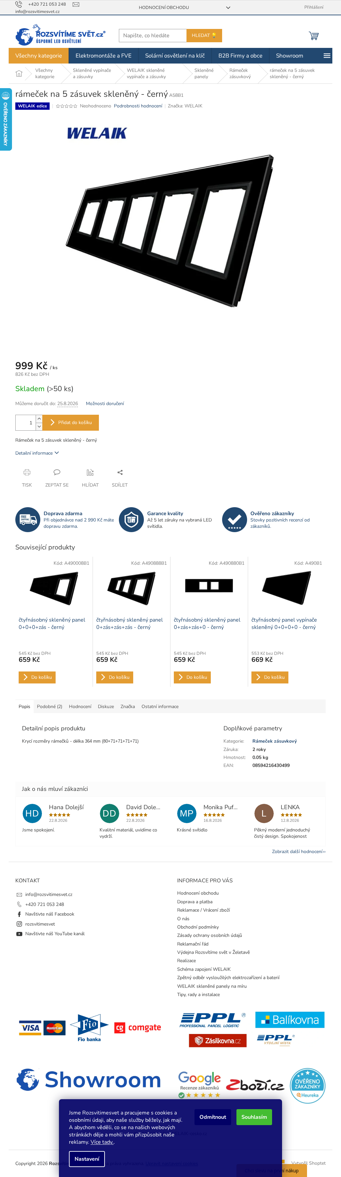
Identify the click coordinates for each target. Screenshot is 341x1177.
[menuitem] (36, 56)
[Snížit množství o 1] (36, 426)
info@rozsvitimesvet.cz (46, 894)
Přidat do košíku (73, 422)
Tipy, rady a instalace (196, 994)
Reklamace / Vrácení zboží (201, 910)
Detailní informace (31, 453)
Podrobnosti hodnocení (135, 106)
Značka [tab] (125, 706)
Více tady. (99, 1142)
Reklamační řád (190, 944)
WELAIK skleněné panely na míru (209, 986)
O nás (181, 919)
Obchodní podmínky (195, 927)
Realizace (184, 960)
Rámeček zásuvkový (272, 741)
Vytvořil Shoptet (306, 1163)
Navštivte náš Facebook (47, 914)
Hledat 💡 (201, 35)
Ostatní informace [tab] (157, 706)
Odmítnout (210, 1117)
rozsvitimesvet (38, 924)
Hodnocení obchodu (161, 8)
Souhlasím (252, 1117)
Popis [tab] (22, 706)
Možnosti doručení (103, 403)
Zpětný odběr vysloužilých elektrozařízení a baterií (226, 977)
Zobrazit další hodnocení (295, 851)
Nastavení (84, 1159)
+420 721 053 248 (42, 904)
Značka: (183, 106)
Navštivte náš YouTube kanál (52, 934)
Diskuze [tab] (104, 706)
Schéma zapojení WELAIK (201, 969)
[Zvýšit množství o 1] (36, 419)
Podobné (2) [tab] (47, 706)
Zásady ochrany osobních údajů (207, 935)
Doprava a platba (192, 902)
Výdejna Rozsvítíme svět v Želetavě (211, 952)
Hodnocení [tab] (78, 706)
